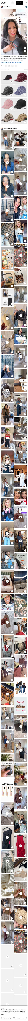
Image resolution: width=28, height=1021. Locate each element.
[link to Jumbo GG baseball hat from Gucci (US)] (20, 104)
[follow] (26, 7)
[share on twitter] (12, 66)
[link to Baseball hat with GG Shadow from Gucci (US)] (20, 77)
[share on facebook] (6, 66)
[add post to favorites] (25, 51)
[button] (26, 3)
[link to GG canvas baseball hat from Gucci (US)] (20, 90)
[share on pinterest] (9, 66)
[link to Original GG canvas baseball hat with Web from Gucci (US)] (7, 77)
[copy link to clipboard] (16, 66)
